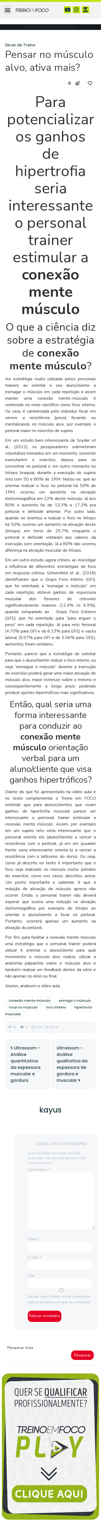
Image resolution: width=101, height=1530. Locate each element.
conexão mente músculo (30, 1000)
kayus (50, 1110)
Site (31, 1275)
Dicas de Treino (20, 45)
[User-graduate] (85, 9)
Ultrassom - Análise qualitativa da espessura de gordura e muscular (72, 1064)
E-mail (34, 1257)
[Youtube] (67, 9)
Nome (34, 1239)
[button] (7, 9)
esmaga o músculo (75, 1000)
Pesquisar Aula (20, 1347)
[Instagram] (76, 9)
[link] (90, 83)
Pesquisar (82, 1355)
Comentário (39, 1169)
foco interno (56, 1007)
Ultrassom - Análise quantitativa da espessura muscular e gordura (25, 1064)
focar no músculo (23, 1007)
